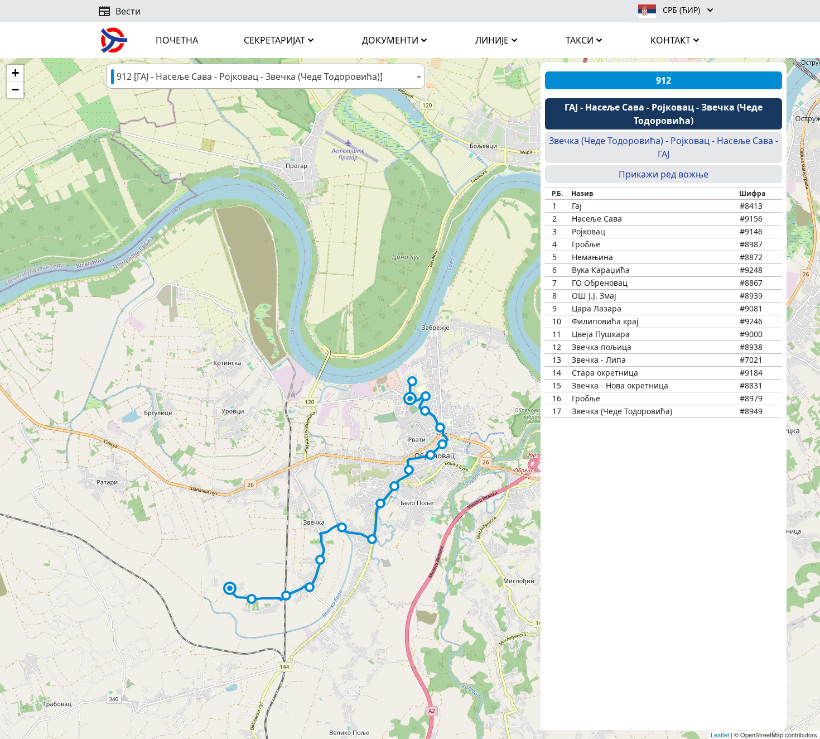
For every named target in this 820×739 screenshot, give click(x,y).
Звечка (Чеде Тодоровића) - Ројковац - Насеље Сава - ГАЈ (663, 147)
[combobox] (265, 76)
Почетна (177, 40)
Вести (119, 11)
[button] (410, 398)
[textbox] (266, 76)
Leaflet (720, 734)
